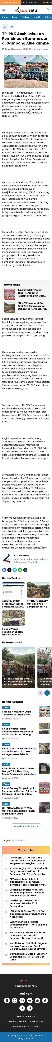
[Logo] (26, 980)
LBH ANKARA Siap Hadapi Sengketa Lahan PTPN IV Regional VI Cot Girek (28, 925)
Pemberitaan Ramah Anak (26, 1026)
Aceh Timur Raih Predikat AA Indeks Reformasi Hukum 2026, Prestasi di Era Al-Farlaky (13, 604)
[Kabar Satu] (26, 9)
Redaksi (20, 1016)
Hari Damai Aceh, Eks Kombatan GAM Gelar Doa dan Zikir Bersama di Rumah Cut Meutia (28, 935)
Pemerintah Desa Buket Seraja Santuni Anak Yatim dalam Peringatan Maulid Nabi (19, 751)
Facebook (32, 562)
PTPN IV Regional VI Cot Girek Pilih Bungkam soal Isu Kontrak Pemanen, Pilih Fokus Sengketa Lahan (32, 306)
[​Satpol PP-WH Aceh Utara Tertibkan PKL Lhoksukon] (44, 711)
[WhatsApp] (20, 570)
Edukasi (25, 17)
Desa (14, 17)
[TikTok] (45, 1000)
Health (37, 17)
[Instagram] (22, 1000)
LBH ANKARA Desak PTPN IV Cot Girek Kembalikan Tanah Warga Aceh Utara (18, 811)
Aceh (6, 707)
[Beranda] (5, 27)
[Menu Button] (4, 9)
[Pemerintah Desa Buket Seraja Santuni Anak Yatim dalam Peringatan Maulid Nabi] (44, 748)
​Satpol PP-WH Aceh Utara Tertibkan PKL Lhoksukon (16, 713)
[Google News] (37, 1000)
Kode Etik (30, 1016)
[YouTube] (30, 1000)
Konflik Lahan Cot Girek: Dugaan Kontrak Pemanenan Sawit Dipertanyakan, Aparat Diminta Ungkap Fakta (28, 946)
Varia (6, 724)
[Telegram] (15, 570)
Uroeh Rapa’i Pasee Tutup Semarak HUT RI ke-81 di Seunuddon (24, 903)
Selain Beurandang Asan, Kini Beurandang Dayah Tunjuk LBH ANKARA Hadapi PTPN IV (27, 892)
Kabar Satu (20, 840)
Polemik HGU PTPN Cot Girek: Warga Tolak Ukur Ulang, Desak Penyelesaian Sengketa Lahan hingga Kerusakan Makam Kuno (19, 771)
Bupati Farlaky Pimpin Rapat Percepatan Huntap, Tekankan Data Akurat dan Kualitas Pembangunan (30, 293)
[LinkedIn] (22, 1008)
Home (5, 17)
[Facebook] (4, 570)
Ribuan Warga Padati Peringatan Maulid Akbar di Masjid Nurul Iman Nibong (12, 632)
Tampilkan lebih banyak (26, 826)
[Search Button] (48, 9)
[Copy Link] (25, 570)
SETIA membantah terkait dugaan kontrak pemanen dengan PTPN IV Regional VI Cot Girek (27, 882)
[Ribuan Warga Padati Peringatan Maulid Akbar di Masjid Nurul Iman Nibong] (13, 618)
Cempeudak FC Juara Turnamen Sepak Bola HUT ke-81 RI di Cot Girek (28, 957)
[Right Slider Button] (49, 17)
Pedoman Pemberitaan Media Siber (26, 1021)
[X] (9, 570)
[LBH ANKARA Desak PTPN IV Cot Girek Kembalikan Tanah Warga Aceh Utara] (44, 807)
